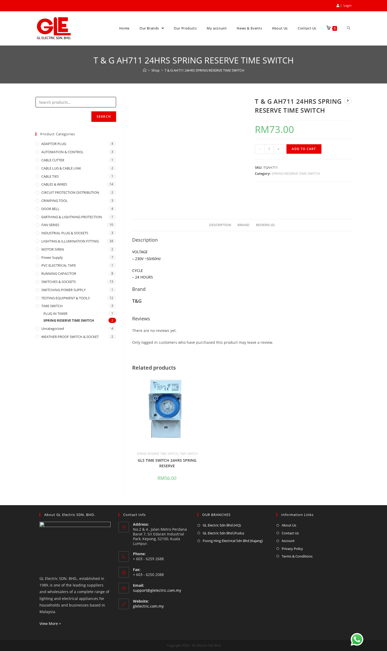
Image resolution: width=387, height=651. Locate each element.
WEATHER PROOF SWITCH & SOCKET (70, 336)
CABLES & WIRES (54, 184)
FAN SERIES (50, 224)
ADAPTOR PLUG (53, 143)
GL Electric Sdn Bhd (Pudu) (223, 533)
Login (347, 5)
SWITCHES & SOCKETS (58, 281)
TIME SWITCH (188, 453)
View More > (50, 623)
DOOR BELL (50, 208)
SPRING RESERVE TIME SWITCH (295, 173)
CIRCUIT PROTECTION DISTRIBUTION (70, 192)
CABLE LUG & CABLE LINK (61, 168)
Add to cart (304, 149)
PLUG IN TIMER (55, 313)
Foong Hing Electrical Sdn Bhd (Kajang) (233, 540)
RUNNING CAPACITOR (58, 273)
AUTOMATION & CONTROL (62, 152)
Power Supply (52, 257)
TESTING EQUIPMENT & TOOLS (65, 298)
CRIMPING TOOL (54, 200)
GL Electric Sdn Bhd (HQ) (222, 525)
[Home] (144, 70)
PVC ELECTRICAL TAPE (58, 265)
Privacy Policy (292, 548)
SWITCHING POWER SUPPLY (63, 289)
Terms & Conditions (297, 556)
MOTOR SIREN (52, 249)
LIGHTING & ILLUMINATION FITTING (70, 241)
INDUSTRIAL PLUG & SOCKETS (64, 233)
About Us (289, 525)
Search (104, 116)
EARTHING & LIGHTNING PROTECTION (71, 217)
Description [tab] (220, 225)
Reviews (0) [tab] (265, 225)
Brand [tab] (243, 225)
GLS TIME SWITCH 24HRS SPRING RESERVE (167, 463)
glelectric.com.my (148, 606)
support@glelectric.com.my (157, 590)
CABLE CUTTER (52, 160)
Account (288, 540)
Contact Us (290, 533)
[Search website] (348, 28)
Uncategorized (52, 328)
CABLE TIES (50, 176)
